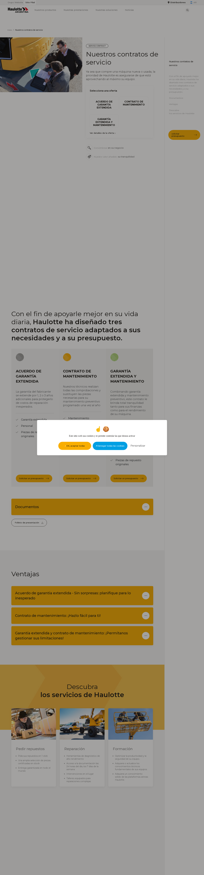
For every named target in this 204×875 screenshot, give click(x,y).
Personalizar (138, 445)
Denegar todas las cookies (110, 445)
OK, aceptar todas (75, 445)
